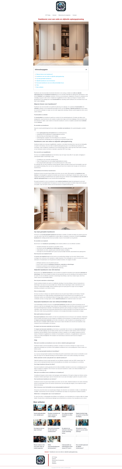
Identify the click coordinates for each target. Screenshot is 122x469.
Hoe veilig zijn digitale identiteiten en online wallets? (67, 415)
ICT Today (47, 15)
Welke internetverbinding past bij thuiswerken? (53, 446)
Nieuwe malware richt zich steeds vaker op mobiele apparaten (39, 446)
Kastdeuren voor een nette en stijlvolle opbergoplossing (50, 76)
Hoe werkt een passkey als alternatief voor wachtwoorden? (53, 430)
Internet (54, 15)
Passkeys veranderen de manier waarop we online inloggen (54, 415)
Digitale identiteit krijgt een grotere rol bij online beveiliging (82, 415)
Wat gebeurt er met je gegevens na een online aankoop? (82, 430)
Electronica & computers (64, 15)
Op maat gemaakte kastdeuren (43, 78)
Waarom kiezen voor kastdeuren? (44, 74)
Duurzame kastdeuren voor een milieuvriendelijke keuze (50, 82)
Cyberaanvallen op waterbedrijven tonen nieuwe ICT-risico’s (67, 446)
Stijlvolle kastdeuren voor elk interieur (45, 80)
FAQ (37, 85)
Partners (54, 463)
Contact (75, 15)
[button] (86, 69)
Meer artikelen (39, 87)
